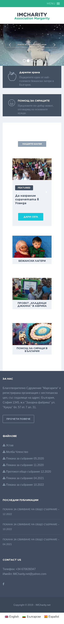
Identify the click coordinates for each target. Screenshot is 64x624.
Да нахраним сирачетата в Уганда (27, 199)
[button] (51, 3)
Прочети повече (18, 418)
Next (46, 192)
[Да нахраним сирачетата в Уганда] (33, 169)
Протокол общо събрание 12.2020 (28, 471)
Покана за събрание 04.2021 (24, 478)
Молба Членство (16, 451)
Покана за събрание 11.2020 (24, 465)
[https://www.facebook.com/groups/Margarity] (3, 584)
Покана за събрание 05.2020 (24, 458)
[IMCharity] (32, 15)
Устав (9, 445)
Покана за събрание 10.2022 (24, 484)
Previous (17, 192)
